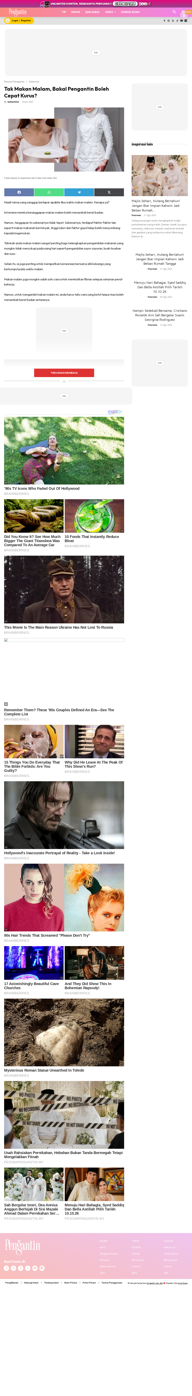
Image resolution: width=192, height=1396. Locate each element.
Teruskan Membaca (64, 372)
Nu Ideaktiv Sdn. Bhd (155, 1283)
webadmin (13, 101)
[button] (174, 12)
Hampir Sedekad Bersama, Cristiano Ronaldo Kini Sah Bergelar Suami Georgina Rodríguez (160, 315)
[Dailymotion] (186, 21)
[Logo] (18, 12)
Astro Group (183, 1283)
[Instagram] (168, 21)
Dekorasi (34, 81)
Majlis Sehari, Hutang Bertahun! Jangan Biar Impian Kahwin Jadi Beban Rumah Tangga (160, 259)
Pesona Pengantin (14, 81)
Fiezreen (136, 215)
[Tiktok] (177, 21)
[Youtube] (181, 21)
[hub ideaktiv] (184, 10)
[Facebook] (164, 21)
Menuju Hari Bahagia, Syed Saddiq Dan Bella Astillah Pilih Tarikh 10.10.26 (160, 287)
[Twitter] (173, 21)
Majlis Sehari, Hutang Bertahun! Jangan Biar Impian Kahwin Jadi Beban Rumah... (156, 205)
